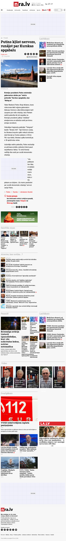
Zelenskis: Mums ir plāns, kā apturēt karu (14, 240)
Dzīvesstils (17, 10)
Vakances (47, 534)
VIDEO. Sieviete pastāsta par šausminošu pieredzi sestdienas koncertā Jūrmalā (55, 53)
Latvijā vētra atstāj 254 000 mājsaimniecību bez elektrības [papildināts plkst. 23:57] (55, 70)
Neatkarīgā (10, 10)
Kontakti (52, 534)
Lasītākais (44, 38)
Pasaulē (6, 38)
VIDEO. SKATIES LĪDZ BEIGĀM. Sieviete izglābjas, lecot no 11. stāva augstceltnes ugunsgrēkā (26, 349)
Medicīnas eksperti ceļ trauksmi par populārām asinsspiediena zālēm (55, 44)
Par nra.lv (3, 534)
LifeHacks (32, 10)
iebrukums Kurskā (25, 192)
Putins (7, 192)
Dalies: (13, 207)
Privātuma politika (17, 534)
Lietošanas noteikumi (26, 534)
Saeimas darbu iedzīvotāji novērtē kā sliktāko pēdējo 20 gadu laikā (21, 260)
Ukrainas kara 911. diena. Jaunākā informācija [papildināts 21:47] (21, 270)
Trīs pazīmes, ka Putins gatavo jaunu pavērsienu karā (24, 241)
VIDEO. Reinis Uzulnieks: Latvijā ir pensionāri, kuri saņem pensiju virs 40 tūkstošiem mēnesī (56, 62)
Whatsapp (10, 203)
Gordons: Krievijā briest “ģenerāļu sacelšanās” (21, 276)
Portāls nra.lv (4, 54)
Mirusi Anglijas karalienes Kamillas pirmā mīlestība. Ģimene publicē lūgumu (20, 296)
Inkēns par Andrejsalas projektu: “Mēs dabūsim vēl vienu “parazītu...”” (28, 449)
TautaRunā (25, 10)
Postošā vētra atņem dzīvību (54, 77)
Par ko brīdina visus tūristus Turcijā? (24, 326)
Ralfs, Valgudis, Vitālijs (37, 5)
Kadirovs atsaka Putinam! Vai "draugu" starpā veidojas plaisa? (33, 242)
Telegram (23, 201)
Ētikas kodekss (41, 534)
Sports (38, 10)
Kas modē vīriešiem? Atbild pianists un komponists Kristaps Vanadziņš (19, 265)
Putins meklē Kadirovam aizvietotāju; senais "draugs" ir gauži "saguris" (5, 243)
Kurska (14, 192)
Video (4, 363)
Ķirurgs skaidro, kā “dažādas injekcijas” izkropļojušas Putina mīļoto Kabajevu (19, 280)
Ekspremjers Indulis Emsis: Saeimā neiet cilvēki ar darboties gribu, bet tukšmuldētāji (20, 291)
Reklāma (7, 534)
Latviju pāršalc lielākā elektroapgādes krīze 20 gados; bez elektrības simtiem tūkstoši (9, 449)
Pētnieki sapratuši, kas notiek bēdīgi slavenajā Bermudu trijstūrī (21, 306)
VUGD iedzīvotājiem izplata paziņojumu (15, 424)
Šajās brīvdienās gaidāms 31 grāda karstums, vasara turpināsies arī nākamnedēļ (20, 286)
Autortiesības (34, 534)
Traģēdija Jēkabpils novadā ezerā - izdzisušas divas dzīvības (8, 472)
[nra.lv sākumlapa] (22, 4)
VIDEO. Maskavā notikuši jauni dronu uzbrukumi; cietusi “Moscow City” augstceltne (21, 301)
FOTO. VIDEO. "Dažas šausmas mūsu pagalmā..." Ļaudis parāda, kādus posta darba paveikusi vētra (27, 473)
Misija (11, 534)
